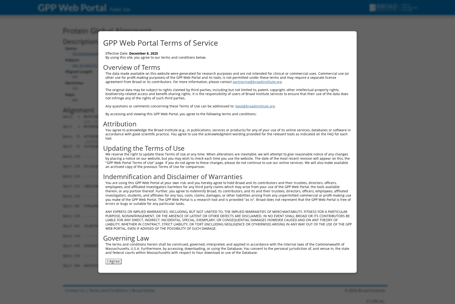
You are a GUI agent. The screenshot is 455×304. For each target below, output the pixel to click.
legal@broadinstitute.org (255, 106)
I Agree (113, 261)
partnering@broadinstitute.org (257, 81)
